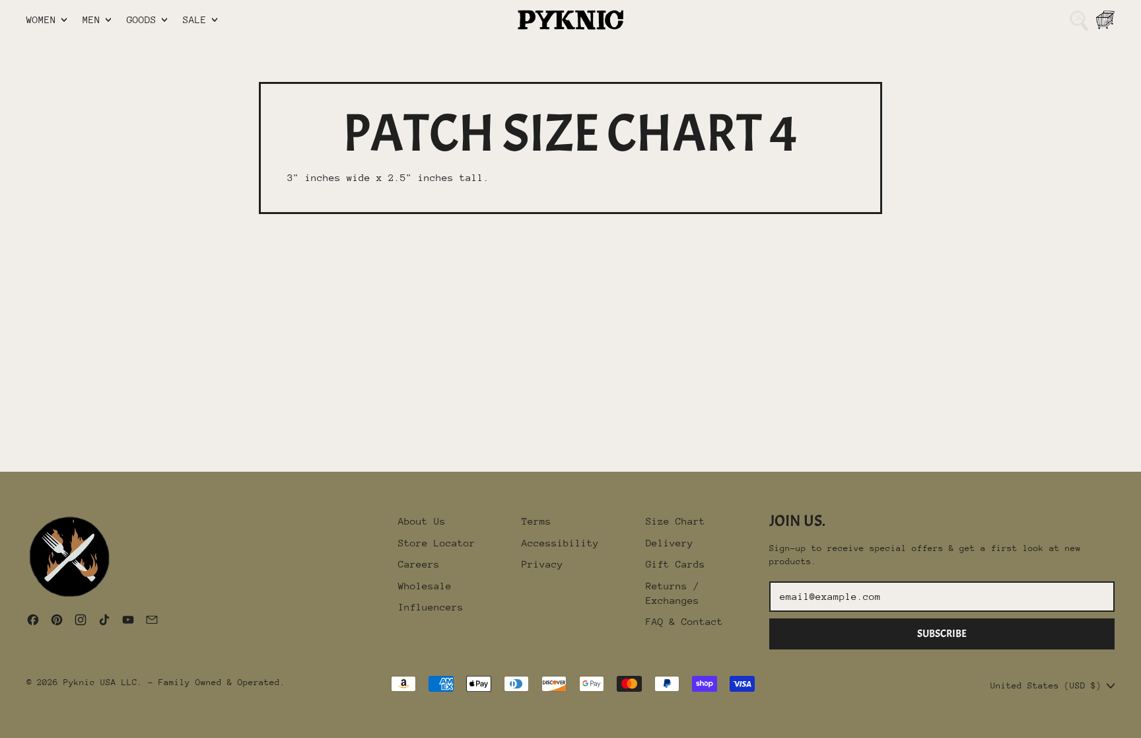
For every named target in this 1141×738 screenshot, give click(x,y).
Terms (536, 521)
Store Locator (436, 542)
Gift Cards (675, 564)
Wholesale (425, 585)
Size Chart (675, 521)
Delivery (669, 542)
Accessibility (560, 542)
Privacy (542, 564)
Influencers (431, 606)
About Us (422, 521)
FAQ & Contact (684, 621)
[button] (1079, 20)
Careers (419, 564)
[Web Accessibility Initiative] (5, 723)
